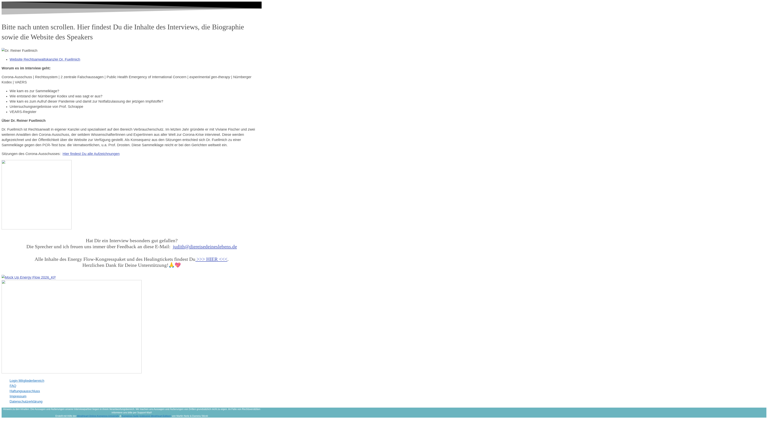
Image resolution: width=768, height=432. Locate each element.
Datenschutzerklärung (26, 401)
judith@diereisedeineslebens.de (205, 246)
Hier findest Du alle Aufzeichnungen (91, 154)
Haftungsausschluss (25, 391)
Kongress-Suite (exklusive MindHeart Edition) (146, 416)
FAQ (13, 386)
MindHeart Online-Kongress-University (98, 416)
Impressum (18, 396)
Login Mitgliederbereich (27, 381)
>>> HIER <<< (211, 259)
